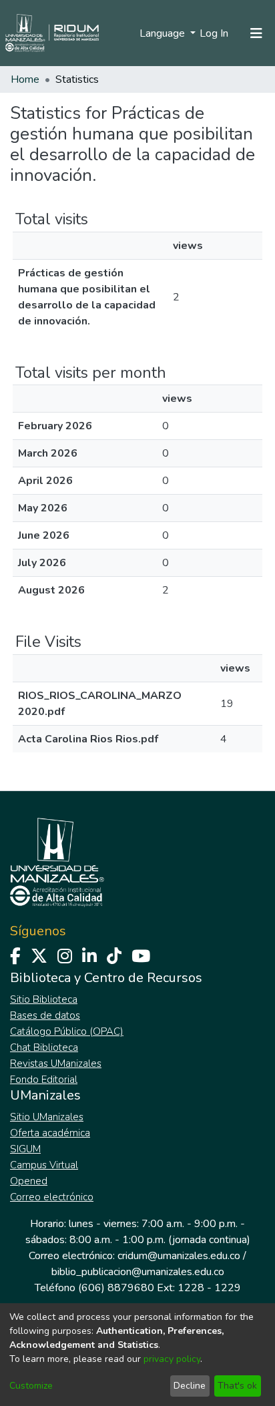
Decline (190, 1385)
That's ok (237, 1385)
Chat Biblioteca (44, 1047)
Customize (31, 1385)
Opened (28, 1181)
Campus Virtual (44, 1165)
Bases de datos (45, 1015)
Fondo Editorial (43, 1079)
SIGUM (25, 1149)
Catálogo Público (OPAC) (66, 1031)
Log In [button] (215, 33)
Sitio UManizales (46, 1117)
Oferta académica (50, 1133)
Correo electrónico (51, 1197)
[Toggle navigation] (256, 33)
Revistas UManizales (55, 1063)
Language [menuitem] (164, 33)
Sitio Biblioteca (43, 999)
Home (25, 79)
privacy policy (172, 1359)
